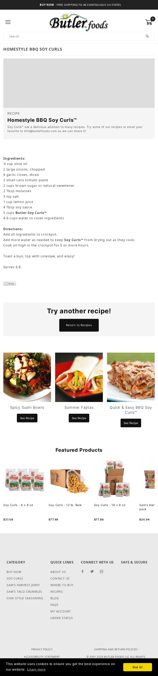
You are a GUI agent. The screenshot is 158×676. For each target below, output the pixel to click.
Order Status (61, 618)
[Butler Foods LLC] (79, 22)
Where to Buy (61, 585)
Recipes (56, 592)
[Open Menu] (8, 22)
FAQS (54, 605)
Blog (54, 598)
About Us (58, 572)
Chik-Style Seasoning (25, 598)
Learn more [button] (36, 669)
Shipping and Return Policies (116, 649)
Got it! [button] (138, 667)
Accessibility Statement (42, 657)
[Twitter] (93, 573)
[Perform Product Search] (147, 36)
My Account (60, 611)
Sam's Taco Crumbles (24, 592)
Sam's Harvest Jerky (23, 585)
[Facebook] (84, 573)
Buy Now (14, 572)
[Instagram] (103, 573)
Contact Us (60, 578)
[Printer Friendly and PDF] (9, 283)
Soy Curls (15, 578)
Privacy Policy (41, 649)
